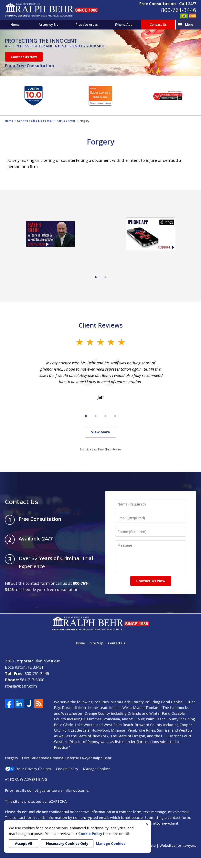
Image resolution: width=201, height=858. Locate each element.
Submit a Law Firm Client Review (100, 449)
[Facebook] (9, 703)
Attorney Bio (48, 24)
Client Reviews (101, 325)
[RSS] (38, 703)
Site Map (96, 643)
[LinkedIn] (19, 703)
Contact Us (158, 24)
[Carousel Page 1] (86, 416)
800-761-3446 (178, 10)
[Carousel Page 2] (105, 277)
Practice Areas (87, 24)
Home (15, 24)
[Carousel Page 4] (115, 416)
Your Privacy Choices (33, 768)
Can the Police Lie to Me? (35, 120)
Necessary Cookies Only (67, 843)
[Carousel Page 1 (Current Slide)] (95, 277)
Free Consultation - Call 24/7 (167, 3)
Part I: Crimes (66, 120)
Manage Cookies (97, 768)
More (189, 24)
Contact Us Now (24, 56)
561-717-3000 (32, 679)
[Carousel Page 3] (105, 416)
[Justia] (29, 703)
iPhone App (123, 24)
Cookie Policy (67, 768)
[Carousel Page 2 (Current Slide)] (95, 416)
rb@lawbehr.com (21, 686)
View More (100, 432)
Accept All (23, 843)
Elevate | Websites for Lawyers (163, 845)
